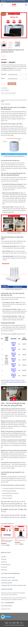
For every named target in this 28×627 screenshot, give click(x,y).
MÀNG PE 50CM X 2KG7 (20, 540)
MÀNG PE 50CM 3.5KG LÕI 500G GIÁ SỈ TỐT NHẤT (7, 541)
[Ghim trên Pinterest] (12, 93)
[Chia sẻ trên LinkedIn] (14, 93)
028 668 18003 (10, 602)
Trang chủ (4, 47)
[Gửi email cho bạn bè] (9, 93)
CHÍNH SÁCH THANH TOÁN (8, 577)
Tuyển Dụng (4, 561)
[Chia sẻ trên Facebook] (5, 93)
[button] (2, 5)
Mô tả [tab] (2, 101)
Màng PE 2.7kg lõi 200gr (13, 349)
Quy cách (3, 78)
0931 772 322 (8, 605)
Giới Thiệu (3, 556)
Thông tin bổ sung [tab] (5, 104)
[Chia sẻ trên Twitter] (7, 93)
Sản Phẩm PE (4, 567)
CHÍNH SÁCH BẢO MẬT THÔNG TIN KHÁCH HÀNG (13, 585)
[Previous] (3, 25)
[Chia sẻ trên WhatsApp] (2, 93)
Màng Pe (10, 47)
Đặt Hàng (12, 83)
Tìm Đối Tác (3, 559)
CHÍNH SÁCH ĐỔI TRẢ (6, 582)
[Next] (25, 25)
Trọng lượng (3, 74)
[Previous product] (5, 56)
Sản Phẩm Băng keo (5, 564)
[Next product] (2, 56)
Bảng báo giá (4, 569)
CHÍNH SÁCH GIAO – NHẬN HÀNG (9, 580)
